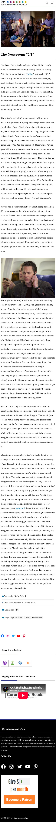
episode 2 (20, 508)
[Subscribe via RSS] (28, 663)
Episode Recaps (17, 618)
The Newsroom (36, 618)
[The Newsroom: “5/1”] (28, 29)
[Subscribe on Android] (12, 663)
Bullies (30, 74)
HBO (27, 618)
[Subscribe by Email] (20, 663)
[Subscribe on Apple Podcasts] (5, 663)
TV (17, 610)
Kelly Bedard (20, 596)
